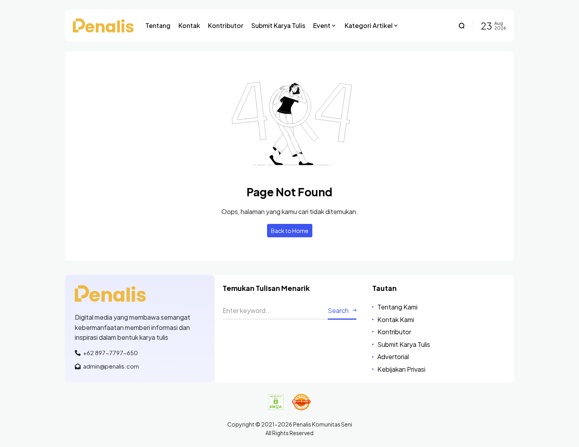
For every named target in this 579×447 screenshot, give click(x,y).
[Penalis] (103, 25)
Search (338, 310)
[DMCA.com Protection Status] (276, 402)
